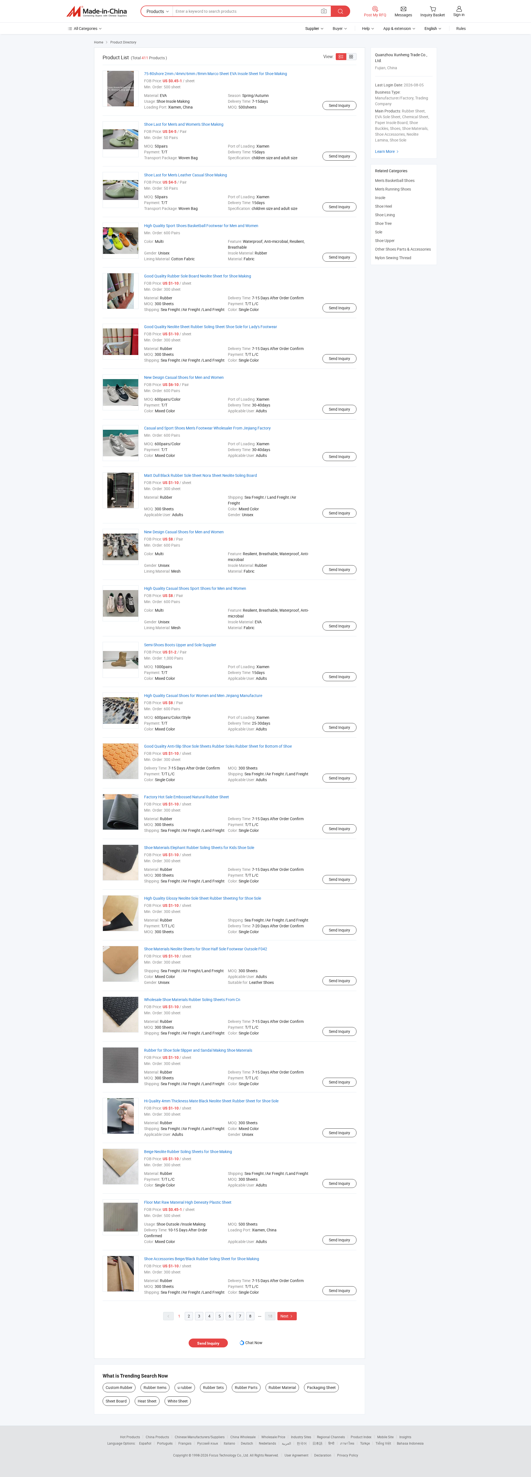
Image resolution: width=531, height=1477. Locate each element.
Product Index (361, 1437)
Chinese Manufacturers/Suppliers (200, 1437)
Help (366, 28)
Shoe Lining (385, 214)
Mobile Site (385, 1437)
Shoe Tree (383, 223)
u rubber (185, 1387)
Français (184, 1443)
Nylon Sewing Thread (393, 257)
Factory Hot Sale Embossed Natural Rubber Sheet (186, 796)
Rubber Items (155, 1387)
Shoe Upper (385, 240)
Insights (405, 1437)
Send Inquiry (339, 105)
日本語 (317, 1443)
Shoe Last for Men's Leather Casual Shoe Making (185, 174)
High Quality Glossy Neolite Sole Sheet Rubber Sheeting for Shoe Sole (202, 898)
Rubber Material (282, 1387)
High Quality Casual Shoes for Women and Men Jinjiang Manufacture (203, 695)
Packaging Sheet (321, 1387)
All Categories (85, 28)
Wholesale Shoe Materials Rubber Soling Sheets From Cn (192, 999)
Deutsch (247, 1443)
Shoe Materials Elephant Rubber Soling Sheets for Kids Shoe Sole (199, 847)
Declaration (322, 1455)
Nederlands (267, 1443)
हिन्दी (331, 1443)
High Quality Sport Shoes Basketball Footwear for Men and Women (201, 225)
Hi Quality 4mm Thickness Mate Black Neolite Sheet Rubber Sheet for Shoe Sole (211, 1100)
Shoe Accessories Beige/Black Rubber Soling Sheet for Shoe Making (201, 1258)
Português (165, 1443)
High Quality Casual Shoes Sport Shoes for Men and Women (195, 588)
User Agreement (296, 1455)
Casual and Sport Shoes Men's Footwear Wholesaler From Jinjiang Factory (207, 428)
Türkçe (365, 1443)
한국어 (302, 1443)
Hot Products (130, 1437)
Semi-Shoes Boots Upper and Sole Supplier (180, 644)
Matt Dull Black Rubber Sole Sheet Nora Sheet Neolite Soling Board (200, 475)
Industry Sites (301, 1437)
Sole (378, 232)
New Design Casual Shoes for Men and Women (184, 377)
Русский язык (207, 1443)
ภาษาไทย (347, 1443)
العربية (286, 1443)
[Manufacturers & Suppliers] (96, 11)
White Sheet (178, 1401)
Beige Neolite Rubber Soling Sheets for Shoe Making (188, 1151)
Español (145, 1443)
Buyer (338, 28)
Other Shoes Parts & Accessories (403, 249)
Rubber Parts (246, 1387)
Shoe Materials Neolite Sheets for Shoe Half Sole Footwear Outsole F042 (205, 948)
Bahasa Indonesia (410, 1443)
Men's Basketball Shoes (395, 180)
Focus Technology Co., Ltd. (229, 1455)
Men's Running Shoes (393, 189)
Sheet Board (116, 1401)
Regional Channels (331, 1437)
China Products (157, 1437)
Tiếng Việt (383, 1443)
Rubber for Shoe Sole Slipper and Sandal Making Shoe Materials (198, 1050)
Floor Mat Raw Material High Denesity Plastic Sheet (187, 1202)
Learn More (387, 151)
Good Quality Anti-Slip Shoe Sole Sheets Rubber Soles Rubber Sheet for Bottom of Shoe (218, 746)
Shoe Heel (383, 206)
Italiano (229, 1443)
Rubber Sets (213, 1387)
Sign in (459, 14)
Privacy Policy (347, 1455)
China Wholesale (243, 1437)
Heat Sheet (147, 1401)
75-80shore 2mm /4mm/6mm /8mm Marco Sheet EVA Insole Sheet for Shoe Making (215, 73)
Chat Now (253, 1342)
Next (287, 1316)
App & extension (397, 28)
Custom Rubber (119, 1387)
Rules (461, 28)
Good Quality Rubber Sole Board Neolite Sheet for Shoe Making (197, 276)
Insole (380, 197)
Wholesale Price (273, 1437)
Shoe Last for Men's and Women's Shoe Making (183, 124)
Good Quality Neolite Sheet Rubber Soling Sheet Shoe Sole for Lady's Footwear (210, 326)
